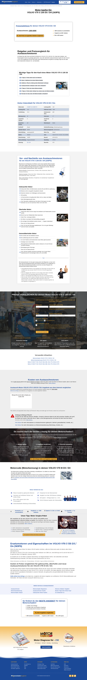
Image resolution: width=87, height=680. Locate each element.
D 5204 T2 (29, 107)
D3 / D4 (28, 142)
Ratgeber (53, 2)
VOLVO (19, 5)
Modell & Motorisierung (55, 313)
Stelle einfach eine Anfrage (17, 576)
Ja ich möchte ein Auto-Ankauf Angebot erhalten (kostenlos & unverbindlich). (53, 325)
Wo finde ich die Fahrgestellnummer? (56, 310)
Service (33, 2)
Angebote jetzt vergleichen (42, 332)
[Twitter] (75, 676)
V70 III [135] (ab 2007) (27, 5)
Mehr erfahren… (29, 420)
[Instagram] (70, 676)
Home (26, 2)
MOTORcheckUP (47, 2)
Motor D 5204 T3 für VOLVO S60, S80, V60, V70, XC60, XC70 (43, 362)
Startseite (12, 5)
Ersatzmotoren (40, 320)
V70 (21, 5)
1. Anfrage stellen (21, 444)
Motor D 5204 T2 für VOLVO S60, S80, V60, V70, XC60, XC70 (43, 364)
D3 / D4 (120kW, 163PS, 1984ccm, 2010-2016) (40, 5)
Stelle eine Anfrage (14, 390)
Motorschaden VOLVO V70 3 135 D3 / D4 (43, 358)
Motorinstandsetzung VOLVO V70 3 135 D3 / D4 (43, 360)
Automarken (39, 2)
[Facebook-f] (73, 676)
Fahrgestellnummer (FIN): (56, 305)
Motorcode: (39, 305)
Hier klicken (18, 422)
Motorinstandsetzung (50, 320)
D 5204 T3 (34, 107)
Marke (37, 313)
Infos (29, 2)
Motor (16, 5)
